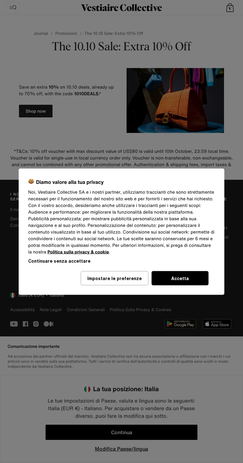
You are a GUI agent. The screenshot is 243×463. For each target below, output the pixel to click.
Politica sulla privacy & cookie (78, 251)
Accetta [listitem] (180, 278)
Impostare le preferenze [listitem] (114, 278)
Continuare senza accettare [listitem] (59, 260)
